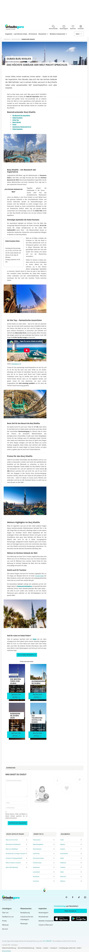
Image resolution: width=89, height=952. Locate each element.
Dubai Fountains (18, 118)
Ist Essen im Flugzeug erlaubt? (14, 858)
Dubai (34, 639)
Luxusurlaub (36, 872)
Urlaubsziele (65, 834)
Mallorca (62, 881)
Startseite (7, 39)
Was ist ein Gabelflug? (12, 849)
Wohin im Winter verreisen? (13, 862)
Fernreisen (36, 881)
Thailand (62, 867)
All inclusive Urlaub (38, 858)
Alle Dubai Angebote (26, 655)
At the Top (16, 120)
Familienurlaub (37, 862)
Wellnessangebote (38, 844)
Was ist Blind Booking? (12, 867)
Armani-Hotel (39, 576)
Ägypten (62, 844)
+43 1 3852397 (47, 941)
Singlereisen (36, 867)
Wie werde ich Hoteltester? (13, 844)
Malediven (63, 862)
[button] (70, 911)
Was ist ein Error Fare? (12, 840)
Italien (62, 858)
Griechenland (64, 853)
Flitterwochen (37, 840)
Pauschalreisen (37, 849)
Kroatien (62, 849)
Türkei (62, 840)
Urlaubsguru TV (16, 364)
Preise (14, 124)
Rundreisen (36, 876)
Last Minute (36, 853)
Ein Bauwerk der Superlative (21, 115)
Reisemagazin (16, 39)
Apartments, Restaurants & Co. (22, 127)
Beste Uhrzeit (17, 122)
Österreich (63, 876)
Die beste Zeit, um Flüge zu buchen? (16, 853)
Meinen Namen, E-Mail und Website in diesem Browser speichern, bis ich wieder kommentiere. (16, 816)
